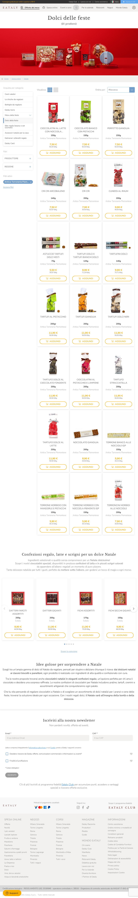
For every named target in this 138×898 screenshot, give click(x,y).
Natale (26, 79)
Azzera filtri (8, 187)
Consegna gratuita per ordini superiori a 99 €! (18, 2)
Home (6, 79)
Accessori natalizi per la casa (17, 133)
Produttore (11, 158)
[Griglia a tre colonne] (49, 89)
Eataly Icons (10, 110)
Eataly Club (68, 784)
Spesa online (16, 79)
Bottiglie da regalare (13, 105)
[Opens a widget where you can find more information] (12, 893)
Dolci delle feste (11, 120)
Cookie (52, 748)
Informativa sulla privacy (37, 748)
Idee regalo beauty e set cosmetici (15, 126)
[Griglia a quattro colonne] (56, 89)
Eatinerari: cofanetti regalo (16, 138)
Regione (9, 166)
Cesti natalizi (10, 94)
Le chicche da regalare (14, 99)
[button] (134, 7)
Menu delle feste (12, 115)
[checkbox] (6, 754)
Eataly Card (9, 143)
